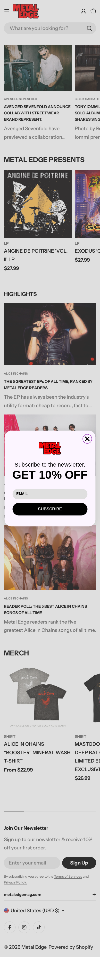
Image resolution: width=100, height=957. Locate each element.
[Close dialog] (87, 438)
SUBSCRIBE (50, 509)
